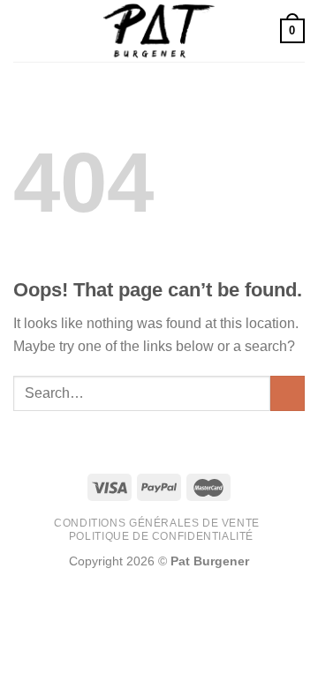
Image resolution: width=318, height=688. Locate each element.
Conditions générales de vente (157, 523)
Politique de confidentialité (161, 536)
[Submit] (287, 393)
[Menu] (23, 30)
